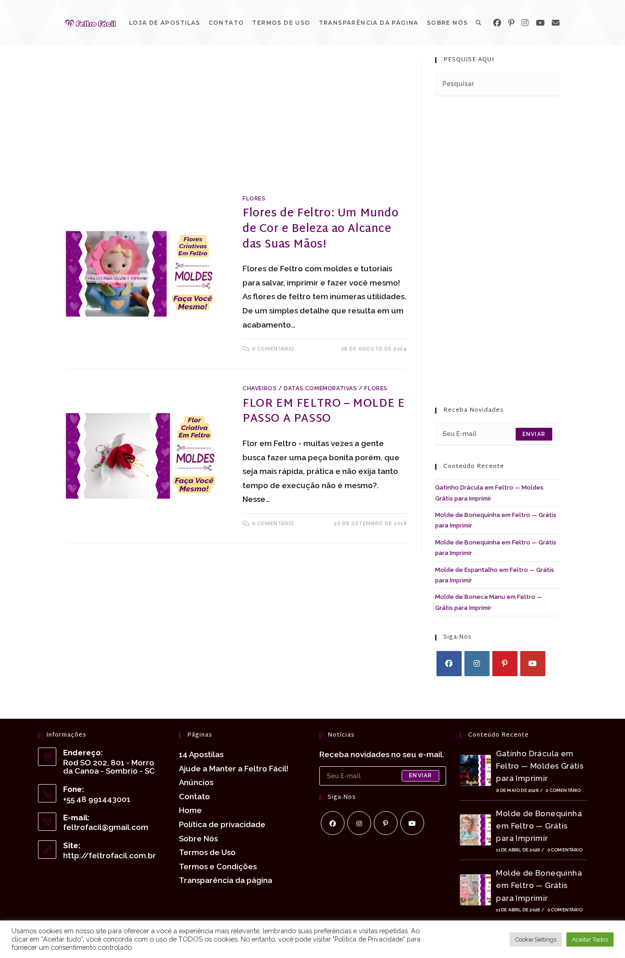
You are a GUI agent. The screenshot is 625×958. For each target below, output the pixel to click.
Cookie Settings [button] (535, 939)
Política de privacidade (222, 824)
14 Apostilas (201, 754)
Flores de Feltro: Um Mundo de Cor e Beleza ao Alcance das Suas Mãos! (320, 229)
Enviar (534, 434)
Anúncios (196, 782)
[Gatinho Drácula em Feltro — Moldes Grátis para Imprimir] (475, 770)
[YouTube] (540, 23)
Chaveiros (259, 388)
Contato (194, 796)
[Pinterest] (511, 23)
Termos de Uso (207, 852)
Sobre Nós (198, 838)
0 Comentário (563, 790)
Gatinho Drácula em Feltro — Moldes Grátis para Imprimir (539, 766)
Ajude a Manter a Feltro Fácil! (233, 768)
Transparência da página (225, 880)
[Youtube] (532, 663)
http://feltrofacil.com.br (109, 855)
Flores (254, 198)
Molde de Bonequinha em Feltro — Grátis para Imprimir (539, 826)
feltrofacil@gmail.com (105, 827)
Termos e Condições (218, 866)
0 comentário (273, 349)
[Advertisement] (236, 125)
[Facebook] (497, 23)
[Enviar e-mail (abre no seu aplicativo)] (555, 23)
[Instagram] (525, 23)
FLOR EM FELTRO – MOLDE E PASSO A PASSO (323, 412)
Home (190, 810)
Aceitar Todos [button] (590, 939)
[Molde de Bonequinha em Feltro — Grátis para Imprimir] (475, 829)
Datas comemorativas (320, 388)
